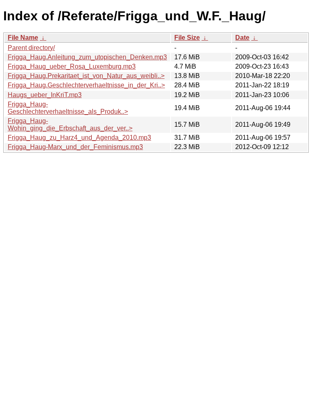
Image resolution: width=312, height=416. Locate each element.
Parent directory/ (31, 47)
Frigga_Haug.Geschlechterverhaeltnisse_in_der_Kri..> (86, 85)
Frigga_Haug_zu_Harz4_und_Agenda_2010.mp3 (79, 137)
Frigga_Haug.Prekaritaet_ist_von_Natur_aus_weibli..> (86, 75)
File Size (187, 37)
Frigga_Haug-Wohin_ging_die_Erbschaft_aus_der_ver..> (70, 124)
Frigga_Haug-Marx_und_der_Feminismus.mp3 (75, 146)
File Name (23, 37)
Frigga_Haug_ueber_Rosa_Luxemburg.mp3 (72, 66)
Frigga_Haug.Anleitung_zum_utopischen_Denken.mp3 (87, 57)
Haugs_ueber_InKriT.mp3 (45, 94)
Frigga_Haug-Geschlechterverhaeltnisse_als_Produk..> (68, 108)
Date (242, 37)
